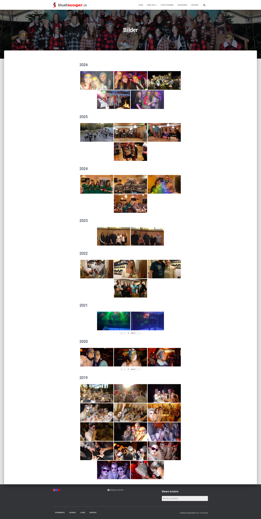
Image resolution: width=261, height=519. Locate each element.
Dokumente (60, 513)
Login (82, 513)
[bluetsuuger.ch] (70, 4)
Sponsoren (182, 5)
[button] (156, 5)
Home (140, 5)
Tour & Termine (167, 5)
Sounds (72, 513)
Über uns (151, 5)
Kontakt (194, 5)
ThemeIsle (203, 513)
